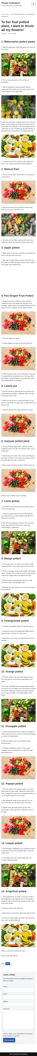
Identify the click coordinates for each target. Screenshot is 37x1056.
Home (7, 14)
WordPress (24, 1054)
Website (5, 1001)
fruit (7, 963)
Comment (6, 1009)
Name (5, 986)
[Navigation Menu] (33, 3)
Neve (11, 1054)
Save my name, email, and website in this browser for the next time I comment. (18, 1035)
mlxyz (4, 33)
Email (5, 994)
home (3, 14)
